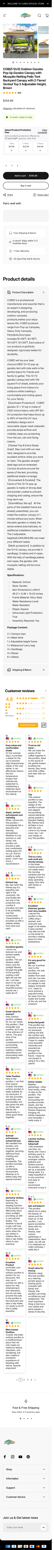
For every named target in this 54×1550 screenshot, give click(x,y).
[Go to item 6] (31, 62)
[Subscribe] (43, 1528)
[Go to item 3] (20, 62)
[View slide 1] (20, 1418)
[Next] (47, 3)
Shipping (7, 108)
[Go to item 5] (28, 62)
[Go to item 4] (24, 62)
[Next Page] (35, 1380)
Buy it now (26, 185)
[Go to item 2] (17, 62)
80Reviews (9, 714)
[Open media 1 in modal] (32, 29)
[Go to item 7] (35, 62)
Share (10, 194)
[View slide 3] (28, 1418)
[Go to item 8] (38, 62)
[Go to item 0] (13, 62)
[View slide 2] (24, 1418)
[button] (17, 1380)
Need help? (43, 195)
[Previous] (4, 3)
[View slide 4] (31, 1418)
